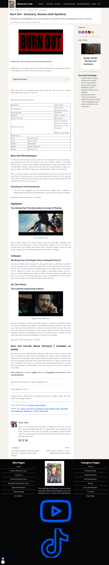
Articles (90, 466)
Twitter (34, 372)
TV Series (90, 492)
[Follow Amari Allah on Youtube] (26, 440)
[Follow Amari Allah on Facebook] (19, 440)
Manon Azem (55, 409)
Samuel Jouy (28, 411)
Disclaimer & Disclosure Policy (18, 483)
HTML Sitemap (18, 492)
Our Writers (18, 496)
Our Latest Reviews (90, 487)
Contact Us (18, 475)
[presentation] (91, 49)
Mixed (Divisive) (42, 346)
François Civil (31, 409)
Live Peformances (90, 479)
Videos (93, 4)
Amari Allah (15, 22)
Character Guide (69, 4)
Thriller (36, 411)
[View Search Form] (99, 4)
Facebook (50, 372)
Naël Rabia (64, 409)
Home (12, 10)
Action (23, 409)
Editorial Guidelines (18, 487)
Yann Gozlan (43, 411)
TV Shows (49, 4)
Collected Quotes (90, 475)
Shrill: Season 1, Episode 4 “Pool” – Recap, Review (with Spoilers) (58, 450)
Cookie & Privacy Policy (18, 479)
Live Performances (83, 4)
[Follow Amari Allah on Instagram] (23, 440)
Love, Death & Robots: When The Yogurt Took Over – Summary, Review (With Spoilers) (25, 451)
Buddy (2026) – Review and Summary (90, 61)
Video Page (90, 496)
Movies (17, 10)
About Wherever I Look (18, 471)
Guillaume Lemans (43, 409)
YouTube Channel (17, 375)
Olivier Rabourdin (17, 411)
